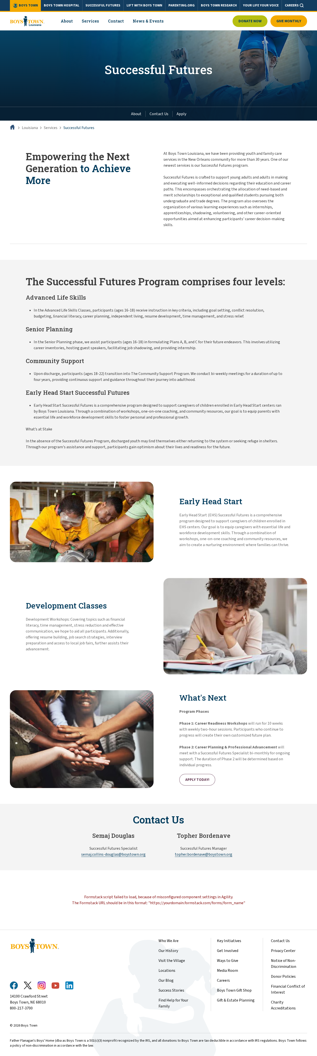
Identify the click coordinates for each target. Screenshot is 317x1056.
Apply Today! (197, 779)
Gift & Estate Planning (236, 1000)
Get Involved (227, 950)
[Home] (13, 128)
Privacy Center (283, 950)
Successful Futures (78, 128)
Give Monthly (288, 21)
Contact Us (159, 114)
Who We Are (168, 941)
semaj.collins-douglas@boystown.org (113, 854)
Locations (166, 970)
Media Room (227, 970)
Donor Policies (283, 976)
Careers (223, 980)
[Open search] (301, 5)
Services (50, 128)
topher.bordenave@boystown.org (203, 854)
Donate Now (250, 21)
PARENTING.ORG (181, 5)
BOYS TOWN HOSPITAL (61, 5)
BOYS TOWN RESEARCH (219, 5)
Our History (168, 950)
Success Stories (171, 990)
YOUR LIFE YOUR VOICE (261, 5)
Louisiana (30, 128)
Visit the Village (171, 960)
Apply (181, 114)
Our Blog (166, 980)
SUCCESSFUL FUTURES (102, 5)
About (136, 114)
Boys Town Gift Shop (234, 990)
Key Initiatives (229, 941)
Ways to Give (227, 960)
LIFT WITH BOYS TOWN (144, 5)
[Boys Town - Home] (27, 21)
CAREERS (292, 5)
